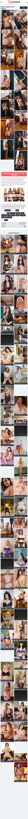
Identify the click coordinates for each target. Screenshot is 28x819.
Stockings (23, 215)
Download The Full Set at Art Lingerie (14, 174)
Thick (3, 217)
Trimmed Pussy (9, 217)
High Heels (4, 215)
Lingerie (13, 215)
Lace (9, 215)
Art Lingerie (7, 210)
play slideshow (23, 8)
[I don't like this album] (5, 224)
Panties (17, 215)
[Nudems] (14, 2)
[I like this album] (3, 224)
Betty (17, 210)
